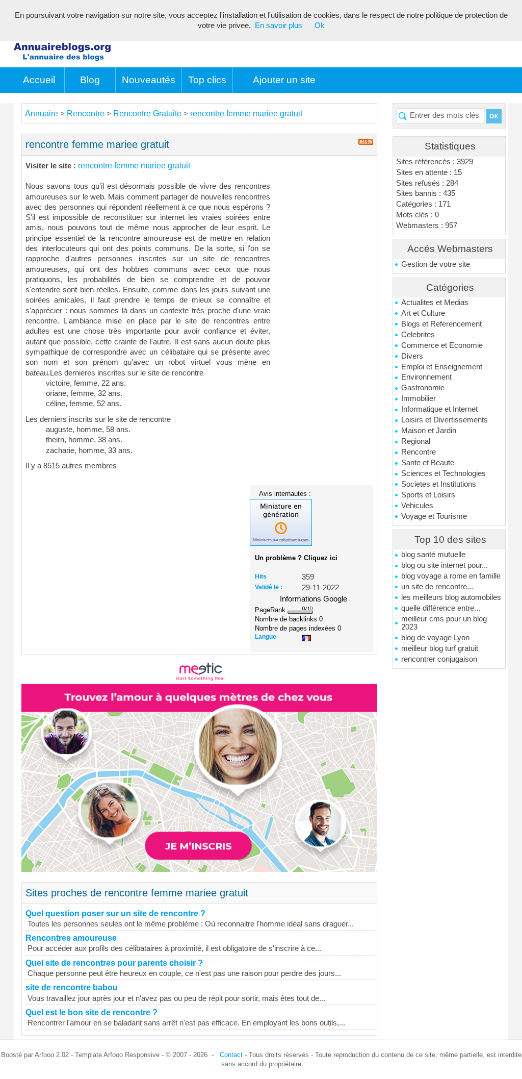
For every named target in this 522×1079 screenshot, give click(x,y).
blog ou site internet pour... (444, 565)
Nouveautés (148, 79)
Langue (265, 637)
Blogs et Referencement (441, 324)
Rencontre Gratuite (147, 113)
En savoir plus (278, 25)
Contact (231, 1055)
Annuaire (41, 113)
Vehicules (417, 505)
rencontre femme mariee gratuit (246, 113)
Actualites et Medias (434, 302)
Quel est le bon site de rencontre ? (91, 1012)
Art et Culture (423, 313)
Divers (412, 356)
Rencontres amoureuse (71, 938)
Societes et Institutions (438, 484)
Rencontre (418, 452)
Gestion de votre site (435, 264)
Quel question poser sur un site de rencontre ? (115, 913)
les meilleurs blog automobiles (451, 597)
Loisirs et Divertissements (444, 420)
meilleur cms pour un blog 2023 (444, 623)
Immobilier (418, 398)
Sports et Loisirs (428, 495)
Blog (90, 79)
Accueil (39, 79)
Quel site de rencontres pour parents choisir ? (114, 963)
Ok (320, 25)
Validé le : (268, 587)
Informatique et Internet (439, 409)
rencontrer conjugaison (439, 659)
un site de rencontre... (437, 587)
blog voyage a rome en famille (451, 576)
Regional (415, 441)
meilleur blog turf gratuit (439, 648)
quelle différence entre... (440, 608)
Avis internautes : (285, 493)
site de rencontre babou (71, 987)
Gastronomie (423, 388)
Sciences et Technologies (443, 473)
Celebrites (418, 335)
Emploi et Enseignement (441, 367)
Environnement (426, 377)
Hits (261, 576)
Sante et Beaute (427, 463)
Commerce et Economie (442, 345)
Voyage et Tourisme (434, 516)
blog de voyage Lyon (435, 638)
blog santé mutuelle (433, 554)
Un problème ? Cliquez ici (296, 558)
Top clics (207, 79)
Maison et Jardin (428, 430)
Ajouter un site (284, 79)
